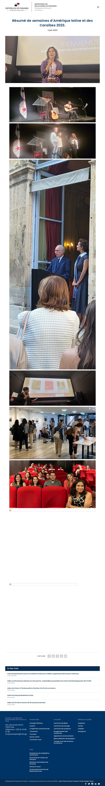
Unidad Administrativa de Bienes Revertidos (39, 770)
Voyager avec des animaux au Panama (63, 742)
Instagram (82, 731)
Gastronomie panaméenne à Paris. (20, 695)
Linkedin (81, 729)
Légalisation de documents (63, 736)
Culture (32, 726)
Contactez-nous (35, 740)
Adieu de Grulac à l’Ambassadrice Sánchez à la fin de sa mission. (31, 688)
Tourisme (33, 734)
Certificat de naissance (62, 729)
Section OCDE (34, 737)
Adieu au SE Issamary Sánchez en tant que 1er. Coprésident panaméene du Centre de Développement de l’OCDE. (49, 681)
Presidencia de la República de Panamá (39, 754)
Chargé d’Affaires (36, 723)
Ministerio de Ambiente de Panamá (39, 763)
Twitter (80, 726)
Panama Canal (35, 767)
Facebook (81, 723)
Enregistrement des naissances (61, 732)
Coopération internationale (40, 729)
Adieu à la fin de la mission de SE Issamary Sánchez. (26, 703)
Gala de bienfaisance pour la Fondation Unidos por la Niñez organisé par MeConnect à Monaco (43, 674)
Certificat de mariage (62, 726)
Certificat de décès (60, 723)
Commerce (34, 731)
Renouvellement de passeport (64, 739)
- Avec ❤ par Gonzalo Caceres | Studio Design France (76, 781)
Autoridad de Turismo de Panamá (39, 758)
